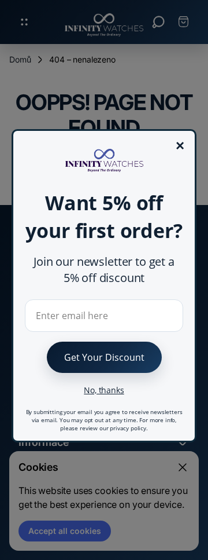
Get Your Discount (104, 357)
